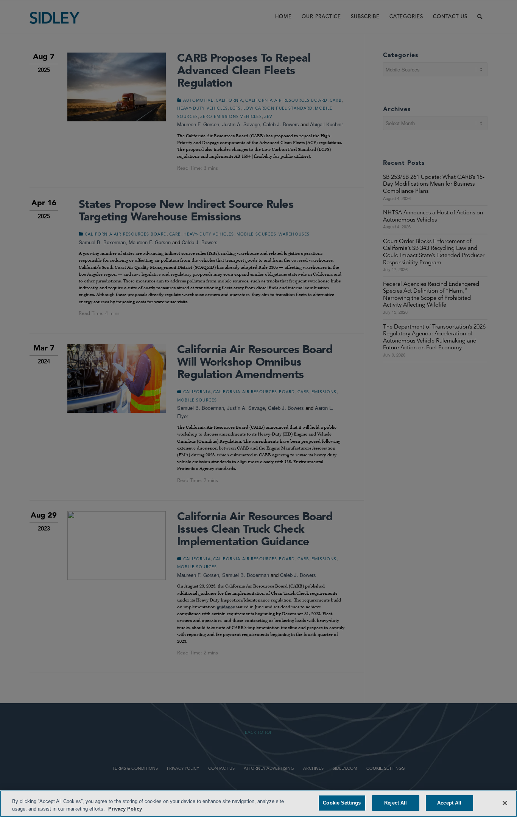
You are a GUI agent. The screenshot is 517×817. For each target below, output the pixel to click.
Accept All (449, 803)
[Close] (505, 803)
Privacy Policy (125, 809)
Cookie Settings (342, 803)
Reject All (395, 803)
